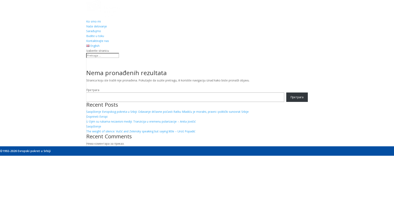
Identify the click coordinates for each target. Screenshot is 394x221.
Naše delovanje (96, 26)
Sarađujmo (93, 31)
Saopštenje (93, 126)
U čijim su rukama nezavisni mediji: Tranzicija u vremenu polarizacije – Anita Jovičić (141, 121)
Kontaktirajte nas (97, 41)
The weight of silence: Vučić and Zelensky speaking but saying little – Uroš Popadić (140, 131)
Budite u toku (95, 36)
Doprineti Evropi (97, 116)
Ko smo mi (93, 21)
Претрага (92, 90)
